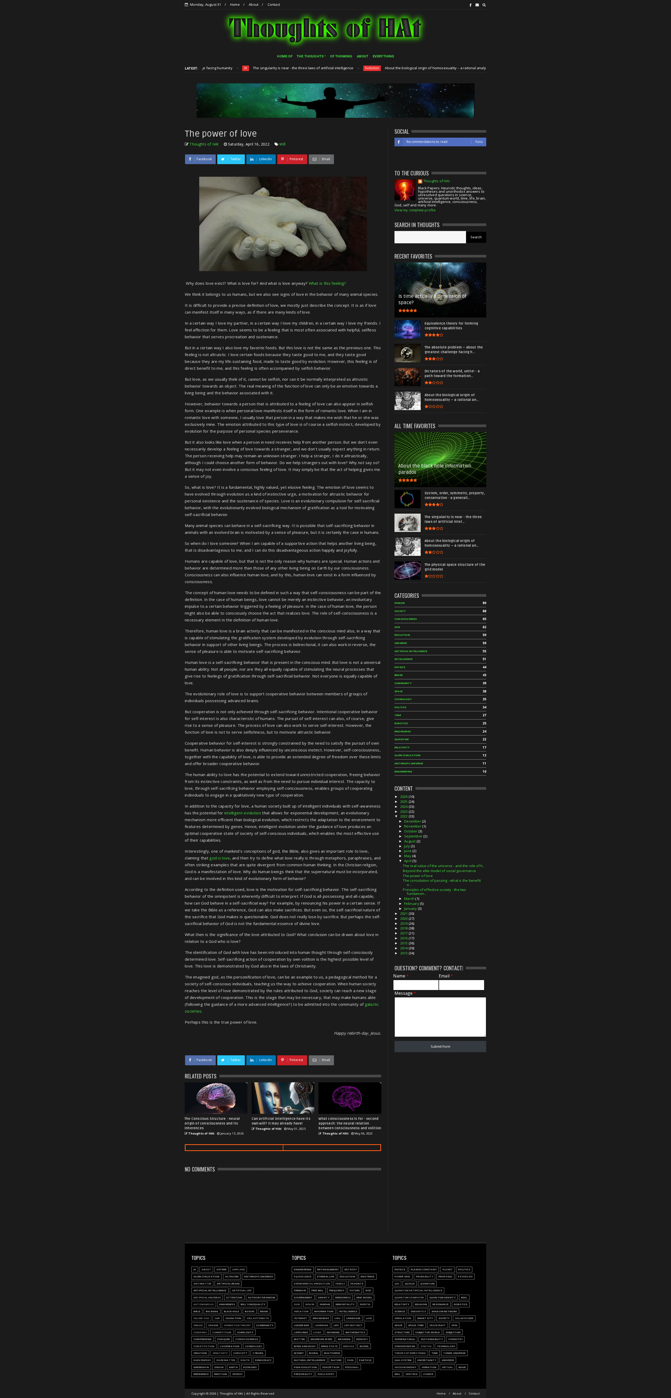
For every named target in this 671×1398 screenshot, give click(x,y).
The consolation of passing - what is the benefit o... (442, 882)
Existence (368, 1276)
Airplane (238, 1269)
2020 (404, 918)
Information (323, 1311)
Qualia (410, 1283)
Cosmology (403, 699)
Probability (424, 1276)
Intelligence (403, 659)
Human (399, 603)
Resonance (440, 1304)
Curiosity (240, 1353)
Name (401, 976)
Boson (250, 1311)
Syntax (426, 1346)
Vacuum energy (405, 1367)
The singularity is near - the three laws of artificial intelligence (236, 68)
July (407, 846)
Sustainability (432, 1339)
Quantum (401, 739)
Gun (297, 1304)
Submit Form (440, 1046)
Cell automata (258, 1318)
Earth (233, 1367)
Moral (313, 1353)
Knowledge (402, 731)
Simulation (403, 1318)
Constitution (203, 1346)
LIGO (337, 1318)
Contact (274, 4)
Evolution (305, 68)
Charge (213, 1325)
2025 (404, 801)
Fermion (300, 1290)
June (408, 850)
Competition (221, 1332)
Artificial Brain (228, 1283)
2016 (404, 938)
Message (405, 993)
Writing (411, 1374)
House (309, 1304)
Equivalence (302, 1276)
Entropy (350, 1269)
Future (355, 1290)
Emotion (220, 1374)
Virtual (447, 1367)
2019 (404, 923)
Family (340, 1283)
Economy (250, 1367)
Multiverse (332, 1353)
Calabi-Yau (201, 1318)
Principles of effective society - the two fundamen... (434, 891)
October (411, 831)
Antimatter (202, 1283)
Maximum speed (322, 1339)
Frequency (336, 1290)
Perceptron (330, 1367)
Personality (303, 1374)
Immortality (345, 1304)
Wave (462, 1367)
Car (217, 1318)
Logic (317, 1332)
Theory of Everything (410, 1353)
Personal (352, 1367)
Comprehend (202, 1339)
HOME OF (284, 56)
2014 (404, 948)
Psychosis (465, 1276)
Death (245, 1360)
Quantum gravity (442, 1297)
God (397, 627)
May (408, 855)
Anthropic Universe (408, 763)
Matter (299, 1339)
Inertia (365, 1304)
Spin (454, 1325)
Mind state (329, 1346)
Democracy (263, 1360)
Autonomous (203, 1304)
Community (403, 683)
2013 (404, 953)
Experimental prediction (312, 1283)
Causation (233, 1318)
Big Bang (212, 1311)
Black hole (231, 1311)
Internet (300, 1318)
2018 (404, 928)
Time (397, 715)
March (409, 898)
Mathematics (355, 1332)
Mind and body (305, 1346)
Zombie (428, 1374)
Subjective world (427, 1332)
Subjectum (453, 1332)
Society (399, 611)
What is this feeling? (327, 283)
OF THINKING (341, 56)
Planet (447, 1269)
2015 (404, 943)
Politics (400, 707)
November (413, 826)
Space (398, 691)
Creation (200, 1353)
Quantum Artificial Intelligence (418, 1290)
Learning (321, 1325)
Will (282, 144)
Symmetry (455, 1339)
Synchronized (404, 1346)
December (413, 821)
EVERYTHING (383, 56)
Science (399, 1311)
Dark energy (202, 1360)
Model (364, 1346)
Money (299, 1353)
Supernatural (404, 1339)
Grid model (364, 1297)
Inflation (301, 1311)
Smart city (425, 1318)
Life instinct (353, 1325)
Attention (234, 1297)
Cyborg (258, 1353)
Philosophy (326, 1374)
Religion (421, 1304)
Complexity (245, 1332)
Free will (317, 1290)
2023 (404, 811)
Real (464, 1297)
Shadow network (444, 1311)
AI (194, 1269)
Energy (237, 1374)
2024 (404, 806)
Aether (221, 1269)
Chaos (198, 1325)
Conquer (223, 1339)
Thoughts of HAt (436, 181)
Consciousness (405, 619)
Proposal (446, 1276)
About (253, 4)
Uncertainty (426, 1360)
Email (446, 976)
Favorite (356, 1283)
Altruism (232, 1276)
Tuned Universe (454, 1353)
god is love (219, 858)
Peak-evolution (305, 1367)
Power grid (402, 1276)
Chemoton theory (237, 1325)
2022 (404, 816)
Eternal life (325, 1276)
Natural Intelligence (309, 1360)
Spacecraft (437, 1325)
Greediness (343, 1297)
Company (200, 1332)
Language (353, 1318)
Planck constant (424, 1269)
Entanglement (328, 1269)
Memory (362, 1339)
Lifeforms (301, 1332)
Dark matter (226, 1360)
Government (303, 1297)
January (411, 908)
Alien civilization (407, 755)
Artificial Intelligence (411, 651)
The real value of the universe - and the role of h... (444, 865)
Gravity (323, 1297)
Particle (365, 1360)
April (408, 860)
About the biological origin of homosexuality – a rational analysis (370, 68)
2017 (404, 933)
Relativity (401, 747)
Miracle (348, 1346)
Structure (402, 1332)
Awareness (227, 1304)
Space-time (416, 1325)
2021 (404, 913)
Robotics (401, 723)
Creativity (220, 1353)
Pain (350, 1360)
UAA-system (403, 1360)
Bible (196, 1311)
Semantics (418, 1311)
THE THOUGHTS (310, 56)
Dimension (201, 1367)
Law (369, 1318)
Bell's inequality (253, 1304)
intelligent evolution (242, 812)
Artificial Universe (207, 1297)
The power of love (417, 875)
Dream (219, 1367)
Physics (399, 667)
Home (235, 4)
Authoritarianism (448, 68)
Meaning (344, 1339)
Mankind (333, 1332)
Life (336, 1325)
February (412, 903)
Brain (398, 675)
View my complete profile (415, 210)
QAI (396, 1283)
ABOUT (363, 56)
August (410, 841)
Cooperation (229, 1346)
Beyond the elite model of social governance (439, 870)
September (413, 836)
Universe (400, 643)
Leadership (301, 1325)
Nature (336, 1360)
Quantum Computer (409, 1297)
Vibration (429, 1367)
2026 (404, 796)
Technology (446, 1346)
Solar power (464, 1318)
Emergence (201, 1374)
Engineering (403, 771)
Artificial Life (242, 1290)
